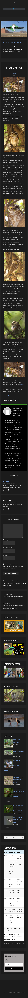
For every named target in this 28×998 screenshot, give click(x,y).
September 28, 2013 (14, 71)
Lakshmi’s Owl (14, 68)
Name (8, 540)
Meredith (7, 500)
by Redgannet (14, 73)
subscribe (19, 49)
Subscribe (14, 968)
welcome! (6, 54)
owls (16, 400)
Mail (7, 547)
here (7, 943)
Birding (14, 65)
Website (5, 555)
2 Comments (14, 75)
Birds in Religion (8, 400)
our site (13, 47)
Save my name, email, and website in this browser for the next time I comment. (13, 566)
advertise (12, 49)
